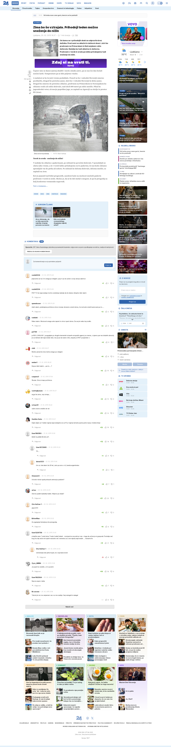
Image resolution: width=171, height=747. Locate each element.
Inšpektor (88, 8)
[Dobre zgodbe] (123, 3)
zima (47, 194)
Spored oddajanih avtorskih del (74, 726)
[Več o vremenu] (144, 62)
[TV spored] (135, 3)
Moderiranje (59, 723)
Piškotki (69, 723)
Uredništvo (34, 723)
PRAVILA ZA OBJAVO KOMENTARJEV (38, 251)
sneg (42, 194)
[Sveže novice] (34, 15)
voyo (122, 665)
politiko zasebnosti (127, 297)
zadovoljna (63, 616)
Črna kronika (27, 8)
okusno (92, 665)
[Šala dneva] (142, 323)
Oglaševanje (24, 723)
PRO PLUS (43, 723)
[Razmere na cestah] (141, 3)
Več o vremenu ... (40, 186)
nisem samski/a (125, 360)
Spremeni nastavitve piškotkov (84, 723)
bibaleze (30, 616)
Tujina (37, 8)
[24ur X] (92, 718)
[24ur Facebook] (87, 718)
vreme (36, 194)
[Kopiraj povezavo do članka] (29, 93)
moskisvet (31, 665)
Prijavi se (108, 265)
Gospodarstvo (48, 8)
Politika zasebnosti (105, 723)
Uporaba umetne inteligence (97, 726)
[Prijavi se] (152, 3)
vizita (91, 616)
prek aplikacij (124, 354)
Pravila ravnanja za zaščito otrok (139, 723)
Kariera (50, 723)
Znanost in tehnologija (65, 8)
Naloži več (69, 607)
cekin (122, 616)
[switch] (160, 3)
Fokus (79, 8)
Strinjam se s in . (131, 296)
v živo (122, 357)
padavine (63, 194)
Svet (97, 8)
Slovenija (15, 8)
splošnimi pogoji (135, 296)
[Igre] (129, 3)
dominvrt (62, 665)
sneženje (55, 194)
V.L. (30, 76)
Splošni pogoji (119, 723)
